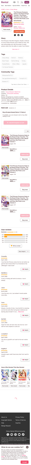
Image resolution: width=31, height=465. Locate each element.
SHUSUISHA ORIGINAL (13, 93)
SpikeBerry (4, 273)
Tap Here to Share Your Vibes (19, 84)
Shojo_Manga (5, 57)
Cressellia (4, 256)
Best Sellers (8, 5)
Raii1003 (3, 319)
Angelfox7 (4, 348)
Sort (27, 131)
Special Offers (16, 5)
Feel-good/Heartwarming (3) (9, 78)
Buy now (25, 159)
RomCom (13, 57)
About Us (4, 417)
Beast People (5, 60)
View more (15, 49)
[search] (18, 2)
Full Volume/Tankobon (7, 67)
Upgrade (24, 64)
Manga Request (6, 426)
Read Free (24, 5)
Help (2, 423)
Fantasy (24, 60)
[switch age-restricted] (14, 2)
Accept (24, 462)
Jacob (3, 287)
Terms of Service (20, 420)
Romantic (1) (5, 81)
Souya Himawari (17, 27)
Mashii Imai (22, 28)
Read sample (6, 29)
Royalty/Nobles (6, 64)
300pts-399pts (16, 64)
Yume (2, 302)
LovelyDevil (4, 334)
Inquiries (18, 423)
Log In (26, 2)
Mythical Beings (15, 60)
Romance (20, 57)
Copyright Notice (6, 420)
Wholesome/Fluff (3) (7, 75)
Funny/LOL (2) (23, 78)
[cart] (22, 2)
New (2, 5)
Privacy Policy (19, 417)
